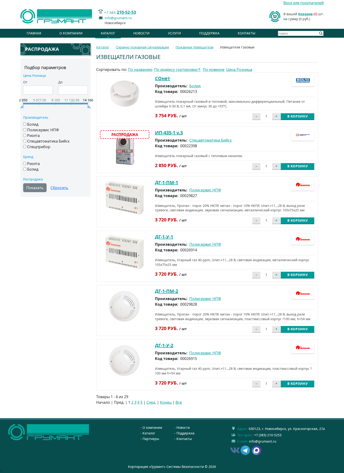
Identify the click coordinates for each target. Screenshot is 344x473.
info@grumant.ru (118, 18)
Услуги (174, 33)
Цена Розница (239, 69)
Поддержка (209, 33)
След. (151, 402)
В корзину (297, 116)
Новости (141, 33)
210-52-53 (126, 12)
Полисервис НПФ (205, 190)
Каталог (108, 33)
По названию (140, 69)
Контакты (246, 33)
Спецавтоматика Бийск (210, 140)
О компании (71, 33)
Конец (166, 402)
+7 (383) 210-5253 (268, 435)
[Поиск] (320, 33)
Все (179, 402)
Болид (195, 85)
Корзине (305, 14)
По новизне (213, 69)
